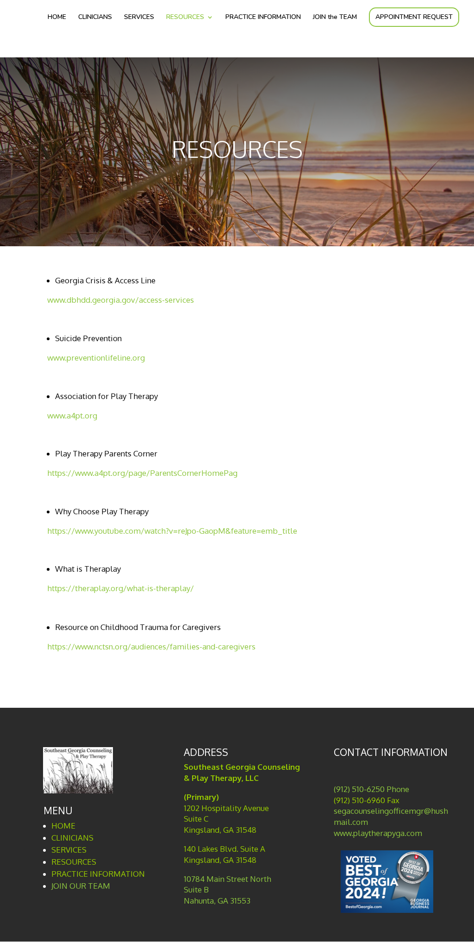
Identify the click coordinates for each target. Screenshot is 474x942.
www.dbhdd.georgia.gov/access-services (120, 300)
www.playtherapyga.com (378, 833)
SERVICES (139, 17)
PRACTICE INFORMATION (263, 17)
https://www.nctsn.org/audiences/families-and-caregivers (151, 646)
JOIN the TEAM (335, 17)
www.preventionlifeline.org (96, 357)
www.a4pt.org (72, 415)
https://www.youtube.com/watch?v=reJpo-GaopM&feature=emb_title (172, 531)
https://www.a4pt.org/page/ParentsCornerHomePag (142, 473)
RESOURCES (185, 17)
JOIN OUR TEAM (80, 886)
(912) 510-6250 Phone (371, 789)
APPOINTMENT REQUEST (414, 16)
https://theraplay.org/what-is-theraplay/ (120, 588)
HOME (57, 17)
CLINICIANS (95, 17)
